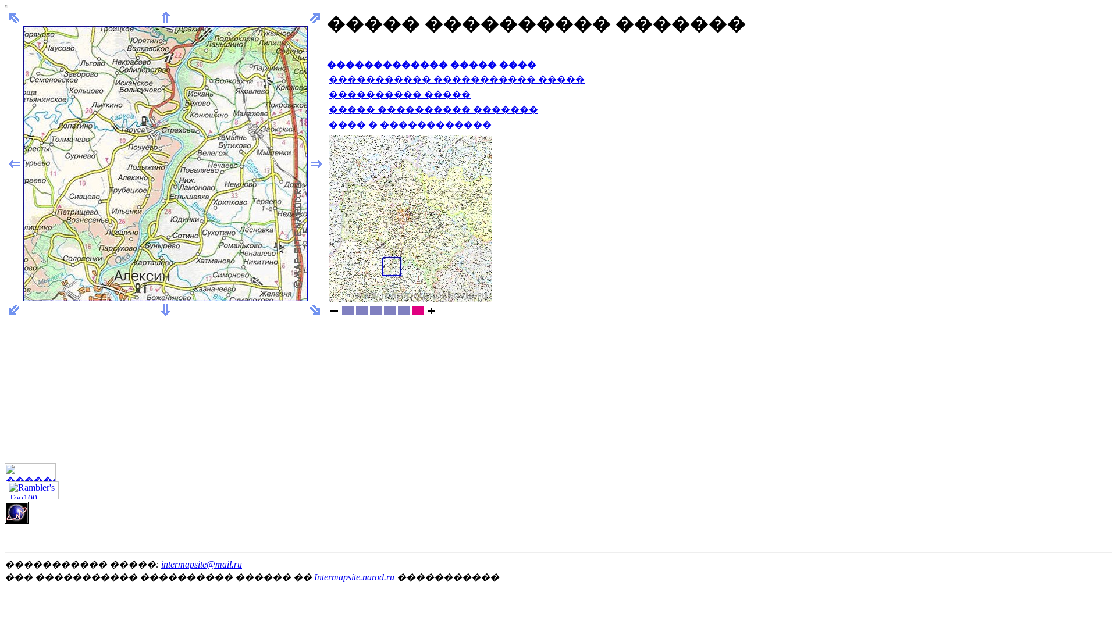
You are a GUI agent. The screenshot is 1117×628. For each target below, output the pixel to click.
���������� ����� (400, 94)
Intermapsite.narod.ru (354, 577)
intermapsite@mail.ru (201, 564)
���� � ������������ (410, 125)
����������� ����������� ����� (457, 79)
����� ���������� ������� (433, 110)
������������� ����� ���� (431, 65)
